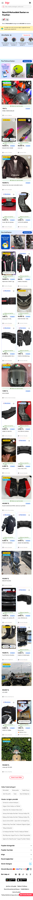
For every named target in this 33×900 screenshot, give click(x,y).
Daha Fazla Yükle (16, 777)
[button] (2, 3)
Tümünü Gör (26, 35)
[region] (17, 41)
